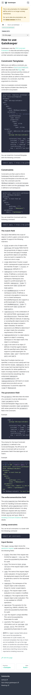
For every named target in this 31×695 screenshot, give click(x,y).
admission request (7, 548)
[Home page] (3, 24)
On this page (6, 35)
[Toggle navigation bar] (2, 2)
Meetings (4, 685)
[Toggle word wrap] (24, 94)
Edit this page (8, 658)
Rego (20, 70)
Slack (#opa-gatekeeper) (9, 683)
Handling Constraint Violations (11, 518)
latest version (10, 20)
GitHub (3, 680)
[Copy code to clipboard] (27, 94)
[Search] (28, 2)
